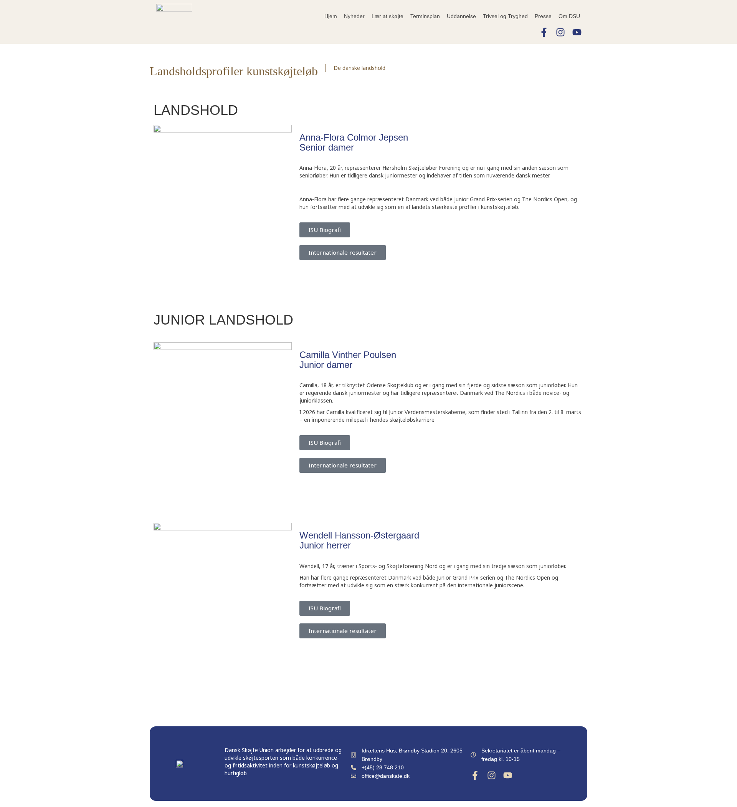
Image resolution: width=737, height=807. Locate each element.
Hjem (330, 16)
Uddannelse (461, 16)
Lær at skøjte (387, 16)
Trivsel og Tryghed (505, 16)
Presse (543, 16)
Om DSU (569, 16)
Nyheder (354, 16)
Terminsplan (425, 16)
